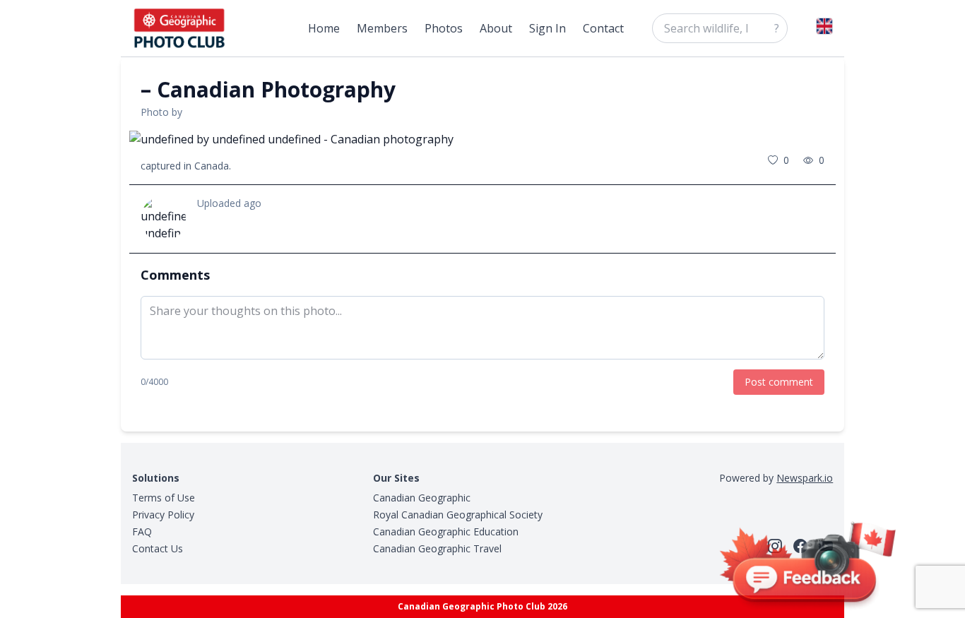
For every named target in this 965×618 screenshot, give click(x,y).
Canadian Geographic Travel (437, 548)
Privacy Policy (163, 514)
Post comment (779, 381)
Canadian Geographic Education (446, 531)
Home (324, 28)
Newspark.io (804, 478)
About (496, 28)
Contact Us (157, 548)
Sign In (547, 28)
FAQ (142, 531)
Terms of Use (163, 497)
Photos (444, 28)
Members (382, 28)
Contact (603, 28)
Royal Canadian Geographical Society (458, 514)
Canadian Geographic (421, 497)
